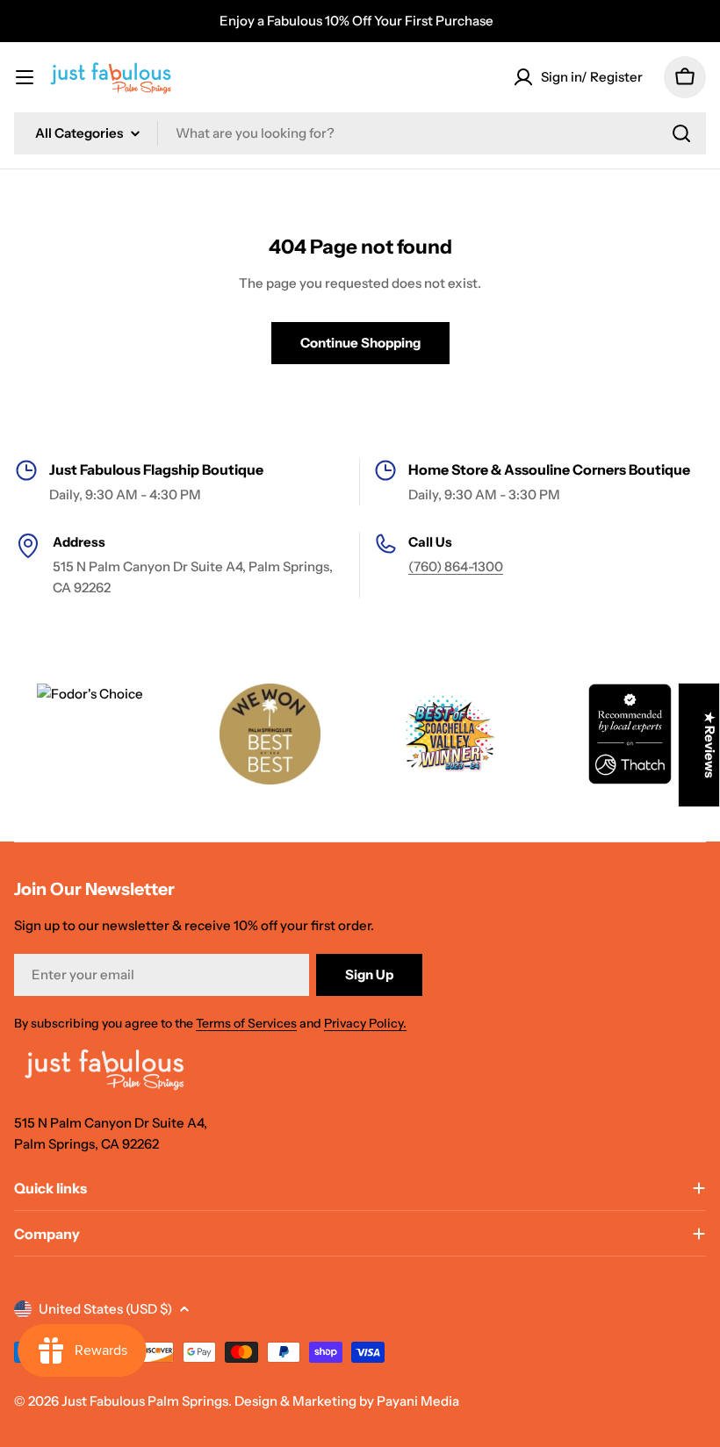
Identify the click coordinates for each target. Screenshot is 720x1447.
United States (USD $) (105, 1308)
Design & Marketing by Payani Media (346, 1401)
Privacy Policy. (365, 1023)
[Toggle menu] (24, 77)
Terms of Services (246, 1023)
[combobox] (360, 133)
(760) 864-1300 (455, 566)
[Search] (681, 133)
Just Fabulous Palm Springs (144, 1401)
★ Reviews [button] (710, 745)
